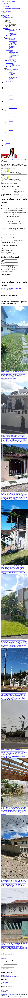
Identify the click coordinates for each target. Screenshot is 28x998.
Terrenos (11, 48)
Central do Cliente (5, 975)
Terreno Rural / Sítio (13, 52)
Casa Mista (11, 64)
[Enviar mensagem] (5, 175)
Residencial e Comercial (14, 65)
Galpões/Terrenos (13, 34)
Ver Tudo (18, 29)
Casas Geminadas (13, 43)
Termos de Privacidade (6, 168)
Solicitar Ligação (4, 968)
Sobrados (11, 47)
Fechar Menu (9, 35)
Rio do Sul (11, 70)
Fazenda (11, 51)
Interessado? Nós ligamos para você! (9, 183)
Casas (10, 32)
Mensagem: (3, 269)
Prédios (11, 57)
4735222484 (6, 6)
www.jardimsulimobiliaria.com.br (18, 996)
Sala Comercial (12, 59)
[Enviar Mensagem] (1, 182)
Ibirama (11, 78)
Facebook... (3, 958)
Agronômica (12, 73)
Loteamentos (12, 46)
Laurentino (11, 76)
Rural (7, 50)
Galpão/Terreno (12, 61)
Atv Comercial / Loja (14, 55)
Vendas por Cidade (10, 69)
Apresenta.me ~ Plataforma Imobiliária (9, 994)
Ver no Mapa (3, 991)
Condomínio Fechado (14, 44)
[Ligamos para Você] (9, 157)
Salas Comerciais (13, 33)
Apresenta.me (4, 992)
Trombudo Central (13, 77)
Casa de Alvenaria (13, 41)
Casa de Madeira (13, 42)
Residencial (9, 38)
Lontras (11, 74)
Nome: (2, 260)
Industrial (8, 60)
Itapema (11, 79)
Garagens (11, 56)
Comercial (8, 54)
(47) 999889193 (7, 3)
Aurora (10, 72)
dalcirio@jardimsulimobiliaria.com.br (11, 8)
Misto (7, 63)
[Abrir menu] (1, 84)
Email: (2, 261)
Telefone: (3, 263)
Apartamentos (12, 30)
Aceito (13, 168)
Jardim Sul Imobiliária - (6, 11)
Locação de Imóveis (10, 29)
